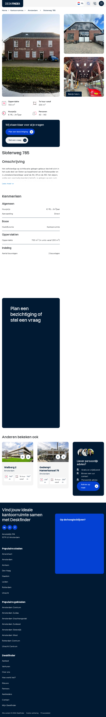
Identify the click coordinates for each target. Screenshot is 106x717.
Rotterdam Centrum (11, 641)
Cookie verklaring (32, 713)
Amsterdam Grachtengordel (14, 618)
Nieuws (5, 683)
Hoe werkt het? (9, 677)
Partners (5, 689)
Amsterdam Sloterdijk (11, 630)
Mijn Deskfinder (9, 705)
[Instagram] (9, 527)
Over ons (6, 672)
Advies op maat (85, 486)
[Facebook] (15, 527)
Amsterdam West (10, 635)
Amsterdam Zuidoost (11, 624)
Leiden (5, 582)
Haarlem (5, 576)
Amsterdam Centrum (11, 607)
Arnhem (5, 565)
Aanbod (5, 661)
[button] (22, 457)
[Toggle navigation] (101, 3)
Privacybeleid (45, 713)
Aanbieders (7, 694)
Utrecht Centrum (9, 646)
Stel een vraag (15, 140)
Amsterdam (7, 559)
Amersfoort (7, 554)
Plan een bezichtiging (18, 132)
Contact (5, 700)
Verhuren (6, 666)
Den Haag (6, 571)
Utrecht (5, 593)
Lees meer (7, 183)
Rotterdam (6, 587)
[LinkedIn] (4, 527)
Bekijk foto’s (74, 94)
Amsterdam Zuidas (10, 613)
